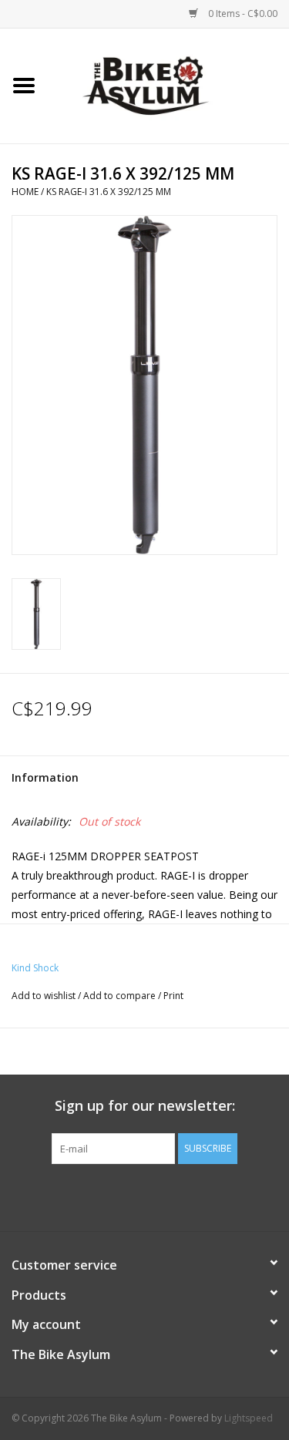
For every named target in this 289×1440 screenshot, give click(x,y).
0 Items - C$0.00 (241, 13)
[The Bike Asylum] (168, 84)
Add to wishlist (44, 995)
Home (25, 191)
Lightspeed (248, 1418)
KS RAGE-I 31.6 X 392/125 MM (108, 191)
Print (173, 995)
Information (45, 777)
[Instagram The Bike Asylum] (200, 1195)
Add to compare (120, 995)
